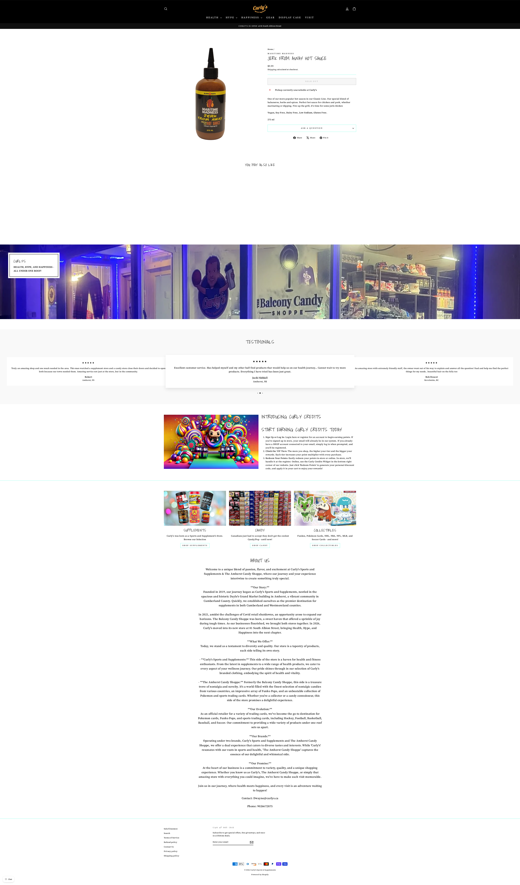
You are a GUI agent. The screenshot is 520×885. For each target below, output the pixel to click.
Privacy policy (171, 851)
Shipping (272, 69)
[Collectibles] (325, 508)
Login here (291, 437)
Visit (309, 17)
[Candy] (260, 508)
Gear (270, 17)
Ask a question (312, 128)
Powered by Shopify (260, 874)
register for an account (312, 437)
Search (167, 833)
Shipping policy (171, 855)
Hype (230, 17)
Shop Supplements (195, 545)
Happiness (250, 17)
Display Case (290, 17)
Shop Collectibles (325, 545)
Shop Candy (260, 545)
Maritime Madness (281, 53)
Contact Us (169, 847)
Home (270, 49)
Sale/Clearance (171, 829)
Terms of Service (171, 837)
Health (213, 17)
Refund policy (170, 842)
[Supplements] (195, 508)
